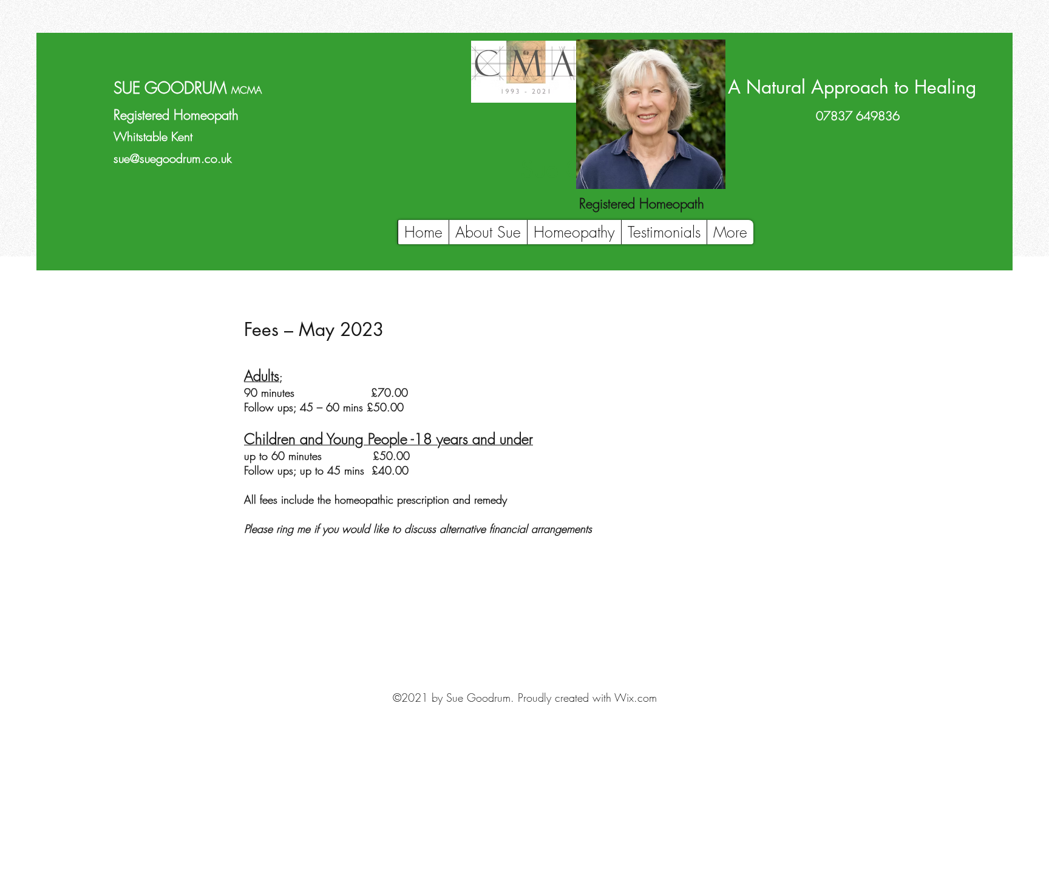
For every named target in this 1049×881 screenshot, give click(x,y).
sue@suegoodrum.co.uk (173, 158)
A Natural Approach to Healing (852, 87)
